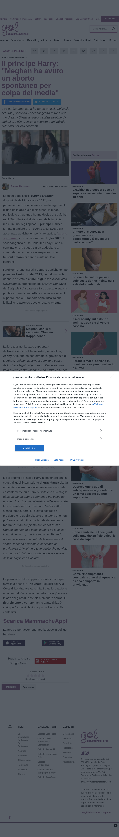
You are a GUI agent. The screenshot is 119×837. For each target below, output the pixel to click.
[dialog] (59, 418)
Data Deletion (42, 460)
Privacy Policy (77, 460)
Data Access (59, 460)
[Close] (113, 377)
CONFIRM (29, 448)
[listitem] (59, 430)
